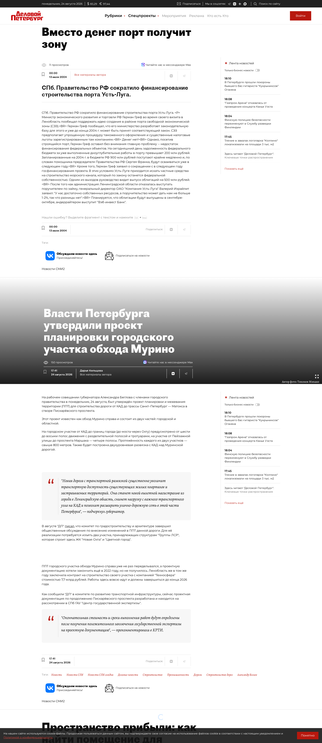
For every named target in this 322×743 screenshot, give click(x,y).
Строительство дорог (219, 675)
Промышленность (178, 675)
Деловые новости (128, 675)
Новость (56, 675)
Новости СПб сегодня (100, 675)
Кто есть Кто (217, 16)
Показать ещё (234, 168)
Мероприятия (174, 16)
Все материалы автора (90, 74)
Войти (300, 16)
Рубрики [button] (114, 15)
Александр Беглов (247, 675)
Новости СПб (75, 675)
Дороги (198, 675)
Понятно (308, 735)
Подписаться (192, 3)
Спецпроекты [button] (142, 15)
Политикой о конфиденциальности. (28, 737)
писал (69, 526)
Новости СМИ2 (53, 269)
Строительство (152, 675)
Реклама (196, 16)
